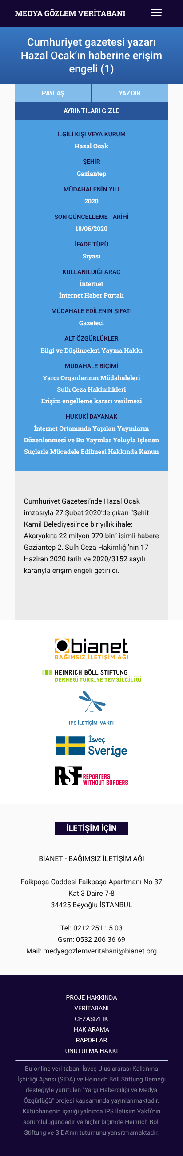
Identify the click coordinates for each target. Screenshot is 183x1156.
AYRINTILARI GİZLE (91, 111)
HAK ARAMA (91, 1029)
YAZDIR (130, 93)
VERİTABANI (91, 1008)
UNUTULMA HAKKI (91, 1051)
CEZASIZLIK (91, 1019)
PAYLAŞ (53, 93)
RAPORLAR (91, 1040)
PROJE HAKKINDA (91, 997)
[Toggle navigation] (156, 13)
